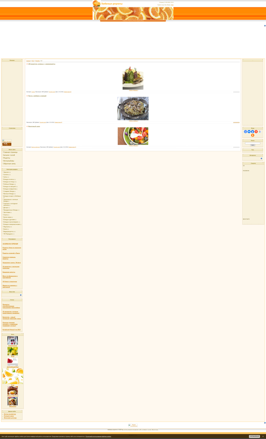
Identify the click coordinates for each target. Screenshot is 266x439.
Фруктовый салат (34, 126)
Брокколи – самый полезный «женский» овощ (12, 317)
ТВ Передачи (7, 234)
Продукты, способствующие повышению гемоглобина (11, 306)
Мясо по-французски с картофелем (10, 276)
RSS (172, 5)
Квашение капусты (9, 272)
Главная (125, 20)
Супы (5, 177)
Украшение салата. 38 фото (12, 262)
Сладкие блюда (8, 191)
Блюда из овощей (9, 186)
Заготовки (6, 212)
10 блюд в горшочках (10, 281)
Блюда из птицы (8, 182)
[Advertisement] (62, 43)
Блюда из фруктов (9, 189)
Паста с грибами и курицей (37, 96)
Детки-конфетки (10, 414)
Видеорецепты (8, 231)
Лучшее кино (9, 416)
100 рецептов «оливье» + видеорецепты (41, 64)
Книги (5, 229)
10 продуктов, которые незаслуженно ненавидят (11, 312)
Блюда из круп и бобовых (12, 196)
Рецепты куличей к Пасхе (11, 253)
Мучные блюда (8, 193)
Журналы (6, 226)
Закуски (6, 172)
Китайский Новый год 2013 (11, 329)
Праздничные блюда (10, 210)
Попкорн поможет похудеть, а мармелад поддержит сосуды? (10, 324)
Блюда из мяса (8, 179)
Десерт (5, 207)
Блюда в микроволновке (11, 224)
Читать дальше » (133, 90)
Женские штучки (10, 418)
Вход (142, 20)
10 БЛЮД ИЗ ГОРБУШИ (10, 244)
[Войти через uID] (245, 131)
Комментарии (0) (67, 91)
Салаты (6, 174)
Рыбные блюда (8, 184)
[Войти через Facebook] (252, 131)
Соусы (5, 215)
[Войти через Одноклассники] (252, 135)
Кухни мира (7, 217)
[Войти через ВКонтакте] (249, 131)
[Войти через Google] (259, 131)
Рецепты (130, 20)
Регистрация (136, 20)
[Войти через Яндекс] (256, 131)
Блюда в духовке (9, 219)
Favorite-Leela (52, 91)
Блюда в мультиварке (10, 222)
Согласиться (254, 436)
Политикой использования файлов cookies (98, 436)
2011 (33, 60)
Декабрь (37, 60)
